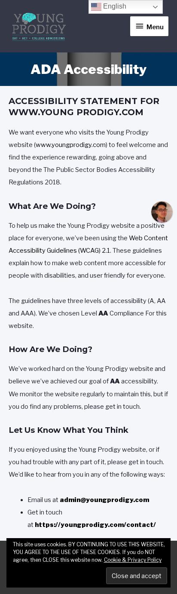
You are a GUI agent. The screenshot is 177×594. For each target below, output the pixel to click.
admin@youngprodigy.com (104, 500)
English (113, 6)
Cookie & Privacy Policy (133, 560)
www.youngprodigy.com (71, 145)
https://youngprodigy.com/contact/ (95, 525)
